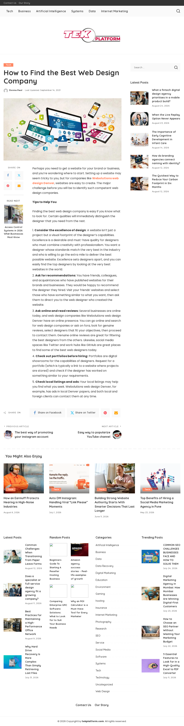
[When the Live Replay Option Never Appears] (139, 119)
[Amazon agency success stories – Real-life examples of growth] (79, 549)
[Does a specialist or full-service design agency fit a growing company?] (13, 589)
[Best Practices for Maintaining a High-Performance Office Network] (13, 625)
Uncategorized (104, 684)
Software (101, 656)
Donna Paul (15, 90)
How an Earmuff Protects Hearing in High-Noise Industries (21, 502)
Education (101, 580)
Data (99, 559)
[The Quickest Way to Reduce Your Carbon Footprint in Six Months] (139, 183)
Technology (102, 677)
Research (101, 628)
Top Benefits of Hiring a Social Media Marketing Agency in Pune (157, 502)
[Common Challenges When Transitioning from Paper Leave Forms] (13, 556)
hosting (100, 600)
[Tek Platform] (92, 35)
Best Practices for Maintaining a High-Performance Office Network (33, 623)
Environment (103, 587)
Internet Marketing (106, 614)
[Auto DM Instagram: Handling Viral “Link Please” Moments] (69, 478)
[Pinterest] (8, 186)
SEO (98, 635)
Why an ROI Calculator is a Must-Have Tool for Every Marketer (79, 609)
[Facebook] (8, 175)
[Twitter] (19, 175)
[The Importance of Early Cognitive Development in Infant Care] (139, 139)
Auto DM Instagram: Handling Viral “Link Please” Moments (68, 502)
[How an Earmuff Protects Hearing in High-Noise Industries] (24, 478)
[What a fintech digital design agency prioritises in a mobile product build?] (139, 98)
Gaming (100, 593)
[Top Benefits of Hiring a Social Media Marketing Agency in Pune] (160, 478)
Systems (101, 663)
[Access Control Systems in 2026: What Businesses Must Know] (13, 214)
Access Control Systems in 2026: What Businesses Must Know (13, 232)
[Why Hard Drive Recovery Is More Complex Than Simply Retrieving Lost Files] (13, 662)
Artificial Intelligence (107, 545)
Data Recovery (104, 566)
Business (101, 552)
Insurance (101, 607)
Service (100, 642)
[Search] (178, 11)
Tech (8, 65)
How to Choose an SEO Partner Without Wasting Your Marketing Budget (171, 630)
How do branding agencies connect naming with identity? (166, 159)
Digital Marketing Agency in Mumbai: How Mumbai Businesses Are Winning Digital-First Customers (171, 591)
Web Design (103, 691)
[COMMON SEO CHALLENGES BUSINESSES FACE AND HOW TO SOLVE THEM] (151, 556)
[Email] (19, 186)
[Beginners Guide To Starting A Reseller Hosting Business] (58, 549)
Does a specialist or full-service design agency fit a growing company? (33, 587)
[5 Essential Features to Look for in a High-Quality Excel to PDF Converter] (151, 665)
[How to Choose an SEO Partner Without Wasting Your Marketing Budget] (151, 632)
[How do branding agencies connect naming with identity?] (139, 161)
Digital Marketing (106, 573)
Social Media (103, 649)
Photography (103, 621)
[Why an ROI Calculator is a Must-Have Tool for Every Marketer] (79, 591)
